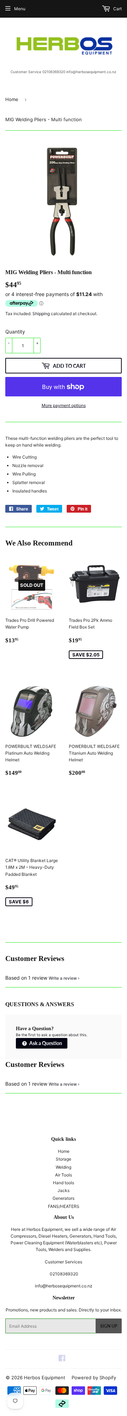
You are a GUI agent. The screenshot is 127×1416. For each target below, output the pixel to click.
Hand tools (63, 1182)
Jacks (63, 1190)
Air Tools (63, 1175)
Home (11, 99)
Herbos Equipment (44, 1377)
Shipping (41, 313)
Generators (63, 1198)
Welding (63, 1167)
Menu (19, 8)
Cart (117, 8)
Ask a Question (45, 1043)
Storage (63, 1159)
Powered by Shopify (94, 1377)
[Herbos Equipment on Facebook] (62, 1359)
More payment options (64, 405)
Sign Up (108, 1326)
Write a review (63, 978)
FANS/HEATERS (63, 1206)
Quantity (15, 332)
